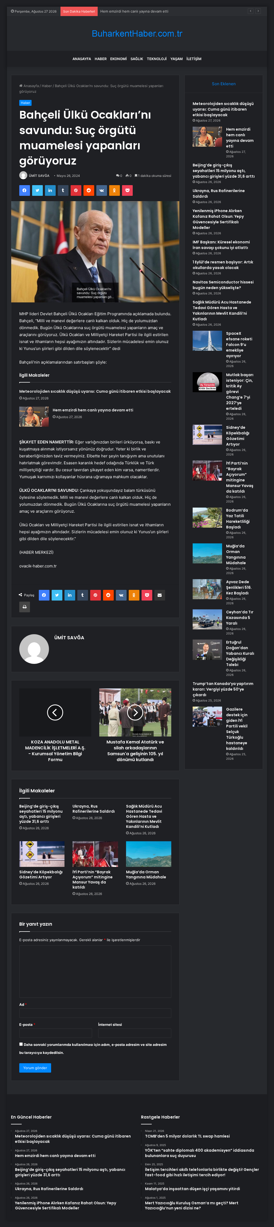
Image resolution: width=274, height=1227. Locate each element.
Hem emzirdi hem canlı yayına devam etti (93, 410)
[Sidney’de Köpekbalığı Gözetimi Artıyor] (42, 854)
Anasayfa (82, 59)
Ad (23, 1004)
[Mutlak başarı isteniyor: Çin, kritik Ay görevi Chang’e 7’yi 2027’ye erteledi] (207, 382)
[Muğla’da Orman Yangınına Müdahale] (149, 854)
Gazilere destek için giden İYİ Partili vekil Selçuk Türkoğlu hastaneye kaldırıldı (237, 729)
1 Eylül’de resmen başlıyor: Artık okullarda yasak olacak (223, 264)
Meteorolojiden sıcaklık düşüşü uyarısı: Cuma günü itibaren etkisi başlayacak (95, 391)
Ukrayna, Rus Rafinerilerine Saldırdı (94, 809)
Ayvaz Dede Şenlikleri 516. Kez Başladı (239, 587)
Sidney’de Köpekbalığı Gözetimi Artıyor (41, 874)
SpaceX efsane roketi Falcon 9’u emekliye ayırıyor (239, 345)
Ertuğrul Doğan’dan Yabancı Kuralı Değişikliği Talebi (240, 653)
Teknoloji (157, 59)
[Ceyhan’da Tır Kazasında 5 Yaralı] (207, 619)
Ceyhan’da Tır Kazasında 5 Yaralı (239, 617)
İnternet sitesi (110, 1024)
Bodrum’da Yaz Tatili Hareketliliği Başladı (238, 519)
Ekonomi (118, 59)
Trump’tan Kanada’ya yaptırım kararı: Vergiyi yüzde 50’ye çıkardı (223, 689)
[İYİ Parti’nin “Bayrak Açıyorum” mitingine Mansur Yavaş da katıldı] (95, 854)
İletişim (194, 59)
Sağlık (137, 59)
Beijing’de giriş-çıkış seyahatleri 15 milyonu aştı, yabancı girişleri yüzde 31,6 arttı (41, 814)
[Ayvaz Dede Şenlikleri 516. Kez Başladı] (207, 589)
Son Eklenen (224, 83)
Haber (100, 59)
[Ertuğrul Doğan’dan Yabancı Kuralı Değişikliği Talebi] (207, 650)
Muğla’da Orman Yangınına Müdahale (146, 874)
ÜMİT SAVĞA (39, 176)
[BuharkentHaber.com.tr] (137, 33)
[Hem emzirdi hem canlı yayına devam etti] (34, 417)
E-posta (27, 1024)
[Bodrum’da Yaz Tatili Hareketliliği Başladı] (207, 518)
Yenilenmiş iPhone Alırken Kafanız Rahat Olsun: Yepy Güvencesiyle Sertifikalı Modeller (218, 219)
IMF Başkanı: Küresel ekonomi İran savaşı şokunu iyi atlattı (221, 244)
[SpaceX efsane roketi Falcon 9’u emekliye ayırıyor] (207, 341)
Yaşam (176, 59)
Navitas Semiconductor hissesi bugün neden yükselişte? (223, 284)
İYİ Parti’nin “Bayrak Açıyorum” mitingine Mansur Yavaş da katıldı (93, 879)
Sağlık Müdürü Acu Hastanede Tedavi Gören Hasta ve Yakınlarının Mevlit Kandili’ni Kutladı (144, 816)
